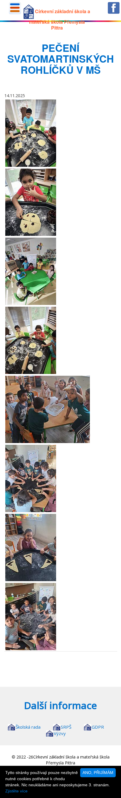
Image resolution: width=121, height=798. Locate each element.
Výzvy (60, 733)
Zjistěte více (16, 791)
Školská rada (28, 727)
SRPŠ (66, 727)
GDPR (98, 727)
